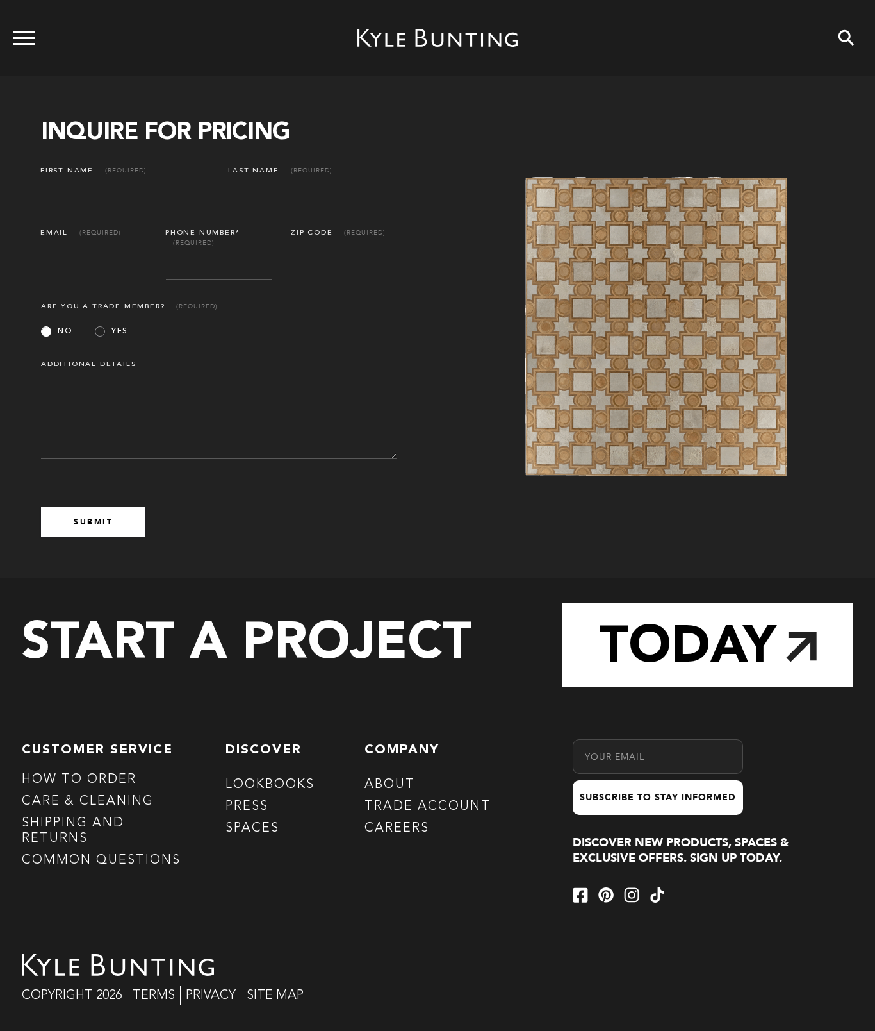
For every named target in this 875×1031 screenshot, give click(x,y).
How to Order (79, 779)
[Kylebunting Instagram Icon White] (631, 895)
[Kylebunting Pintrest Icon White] (606, 895)
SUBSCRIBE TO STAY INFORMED (658, 797)
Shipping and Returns (73, 831)
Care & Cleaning (88, 801)
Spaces (252, 828)
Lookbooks (270, 784)
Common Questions (101, 860)
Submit (93, 522)
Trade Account (427, 806)
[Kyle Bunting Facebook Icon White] (580, 895)
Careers (396, 828)
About (389, 784)
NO (65, 331)
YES (119, 331)
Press (246, 806)
